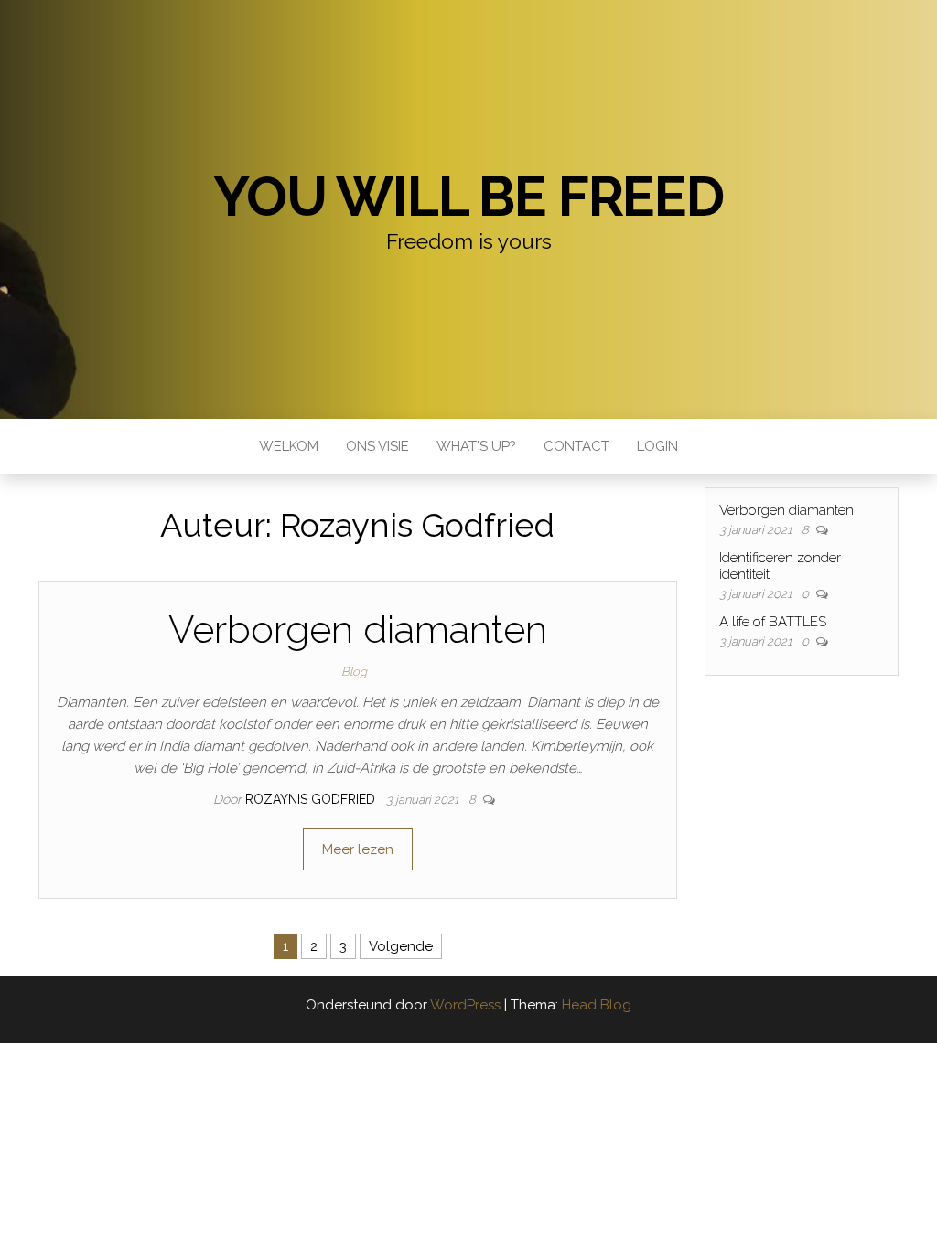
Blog (354, 671)
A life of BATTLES (772, 622)
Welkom (288, 446)
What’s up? (476, 446)
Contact (576, 446)
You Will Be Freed (468, 197)
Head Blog (596, 1005)
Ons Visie (377, 446)
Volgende (401, 946)
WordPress (465, 1005)
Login (657, 446)
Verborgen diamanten (357, 629)
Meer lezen (357, 849)
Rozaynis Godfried (312, 799)
